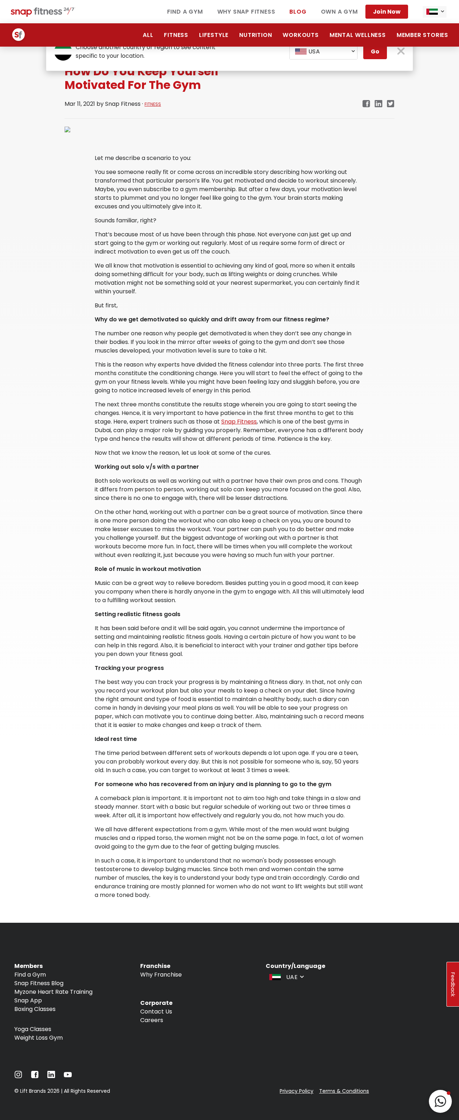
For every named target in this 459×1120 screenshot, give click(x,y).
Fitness (176, 35)
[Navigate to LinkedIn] (51, 1076)
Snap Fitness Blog (38, 983)
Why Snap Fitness (246, 12)
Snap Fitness (239, 421)
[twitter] (390, 104)
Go (375, 51)
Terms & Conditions (344, 1091)
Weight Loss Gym (38, 1038)
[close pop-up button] (401, 52)
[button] (440, 1101)
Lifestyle (213, 35)
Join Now (387, 12)
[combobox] (434, 12)
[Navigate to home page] (43, 15)
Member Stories (422, 35)
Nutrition (255, 35)
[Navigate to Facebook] (35, 1076)
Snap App (28, 1000)
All (148, 35)
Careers (151, 1020)
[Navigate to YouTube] (68, 1076)
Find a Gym (185, 12)
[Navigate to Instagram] (18, 1076)
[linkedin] (378, 104)
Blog (297, 12)
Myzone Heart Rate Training (53, 992)
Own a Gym (339, 12)
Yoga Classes (32, 1029)
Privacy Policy (296, 1091)
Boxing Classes (35, 1009)
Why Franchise (161, 974)
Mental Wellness (358, 35)
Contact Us (156, 1011)
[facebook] (366, 104)
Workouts (300, 35)
